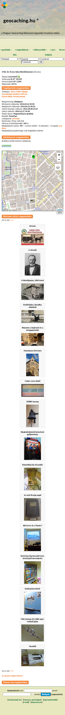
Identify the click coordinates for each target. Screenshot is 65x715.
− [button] (59, 159)
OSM (18, 92)
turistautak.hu (14, 700)
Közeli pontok (19, 97)
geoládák (6, 50)
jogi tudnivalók (50, 700)
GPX (60, 213)
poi (53, 50)
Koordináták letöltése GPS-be (14, 94)
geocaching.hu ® (21, 21)
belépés (48, 55)
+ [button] (59, 155)
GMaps (25, 92)
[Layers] (58, 167)
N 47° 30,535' (16, 79)
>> (12, 220)
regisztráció (57, 694)
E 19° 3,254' (16, 82)
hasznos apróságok (32, 700)
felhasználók (40, 50)
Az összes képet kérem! (12, 676)
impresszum (36, 702)
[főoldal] (5, 5)
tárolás (37, 694)
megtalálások (22, 50)
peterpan (16, 119)
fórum (62, 50)
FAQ (14, 55)
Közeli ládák (7, 97)
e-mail (26, 702)
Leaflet (59, 210)
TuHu (13, 92)
